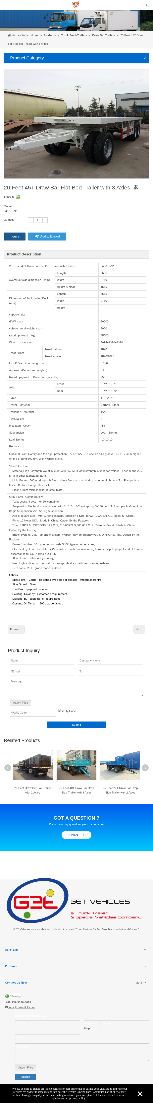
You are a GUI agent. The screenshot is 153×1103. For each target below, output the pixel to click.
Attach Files (20, 702)
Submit (76, 724)
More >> (140, 982)
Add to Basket (50, 236)
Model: (8, 206)
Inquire (15, 236)
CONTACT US (76, 835)
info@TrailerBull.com (22, 1007)
